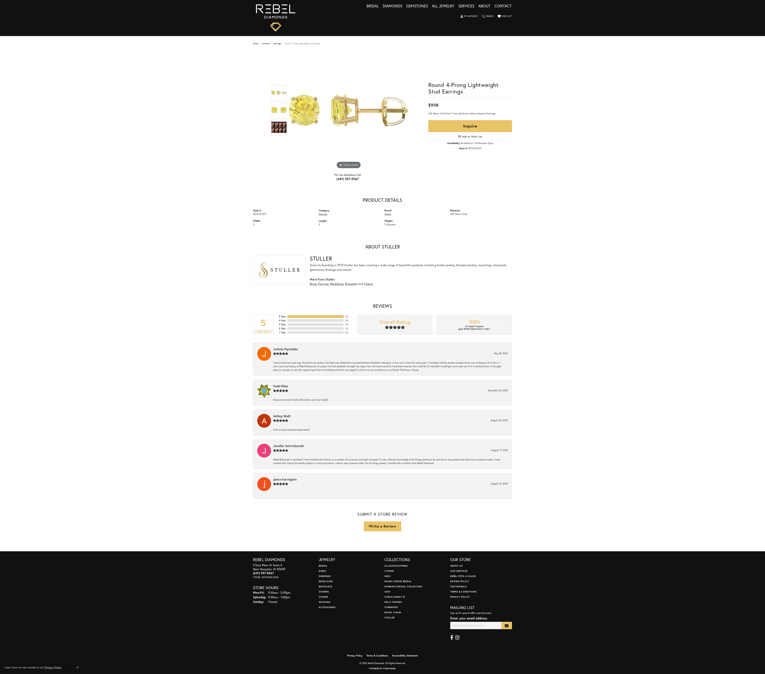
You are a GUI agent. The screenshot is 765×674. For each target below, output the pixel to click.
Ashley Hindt (281, 416)
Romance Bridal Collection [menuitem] (403, 586)
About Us (456, 565)
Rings (313, 284)
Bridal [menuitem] (323, 565)
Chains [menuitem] (323, 596)
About (484, 6)
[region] (348, 110)
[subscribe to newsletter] (506, 625)
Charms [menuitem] (324, 591)
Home (255, 43)
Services (466, 6)
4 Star (282, 320)
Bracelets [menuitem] (325, 586)
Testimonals (458, 586)
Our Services (459, 570)
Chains (368, 284)
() (346, 316)
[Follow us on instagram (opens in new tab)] (457, 637)
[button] (469, 16)
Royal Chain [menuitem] (392, 612)
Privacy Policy (460, 596)
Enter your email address (468, 618)
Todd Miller (280, 386)
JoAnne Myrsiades (285, 349)
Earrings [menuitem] (325, 576)
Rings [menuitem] (322, 570)
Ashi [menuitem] (387, 591)
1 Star (282, 332)
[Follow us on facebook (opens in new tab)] (451, 637)
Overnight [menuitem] (391, 607)
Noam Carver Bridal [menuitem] (398, 581)
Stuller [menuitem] (389, 617)
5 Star (282, 316)
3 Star (282, 324)
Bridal (373, 6)
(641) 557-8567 (347, 179)
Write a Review (382, 526)
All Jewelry (443, 6)
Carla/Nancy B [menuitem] (394, 596)
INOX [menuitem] (387, 576)
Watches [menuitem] (325, 601)
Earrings (277, 43)
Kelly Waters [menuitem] (393, 601)
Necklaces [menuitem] (326, 581)
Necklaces (337, 284)
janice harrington (285, 479)
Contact (503, 6)
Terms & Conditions (463, 591)
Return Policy (459, 581)
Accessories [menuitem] (327, 607)
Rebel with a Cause (463, 576)
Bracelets (351, 284)
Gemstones (417, 6)
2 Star (282, 328)
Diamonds (392, 6)
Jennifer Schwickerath (288, 446)
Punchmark (389, 668)
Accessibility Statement (405, 655)
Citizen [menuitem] (389, 570)
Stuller (387, 214)
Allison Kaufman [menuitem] (396, 565)
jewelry (266, 43)
